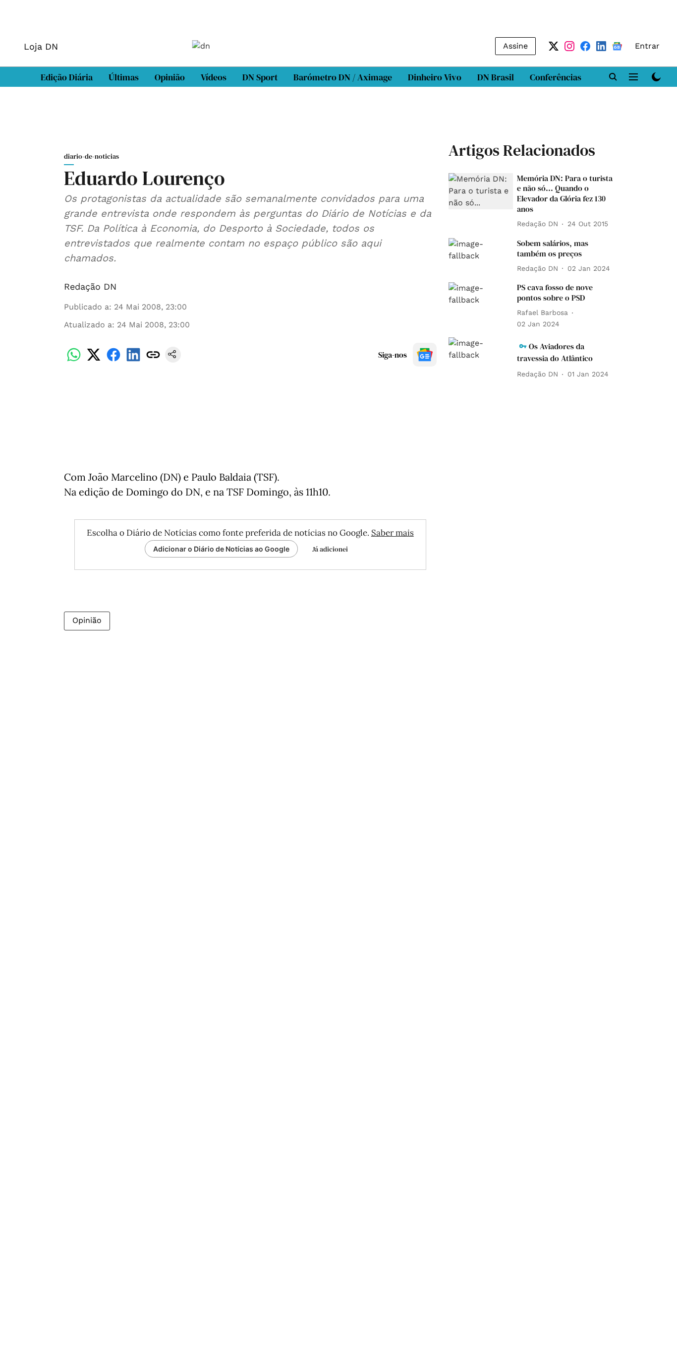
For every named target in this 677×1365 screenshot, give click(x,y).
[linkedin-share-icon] (133, 360)
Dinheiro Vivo (434, 77)
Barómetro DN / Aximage (342, 77)
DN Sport (260, 77)
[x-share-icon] (94, 360)
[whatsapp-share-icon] (74, 360)
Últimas (124, 77)
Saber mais (392, 532)
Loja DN (41, 46)
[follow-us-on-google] (425, 355)
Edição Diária (67, 77)
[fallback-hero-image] (481, 191)
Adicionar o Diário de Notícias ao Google (221, 549)
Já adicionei (330, 549)
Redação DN (90, 286)
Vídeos (213, 77)
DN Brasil (495, 77)
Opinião (170, 77)
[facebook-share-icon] (113, 360)
